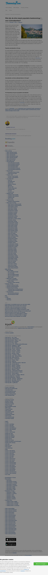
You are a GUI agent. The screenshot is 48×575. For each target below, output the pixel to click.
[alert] (24, 287)
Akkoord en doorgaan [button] (41, 563)
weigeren (23, 571)
